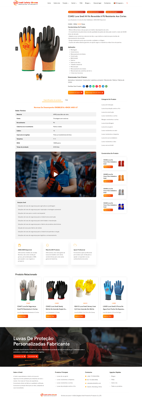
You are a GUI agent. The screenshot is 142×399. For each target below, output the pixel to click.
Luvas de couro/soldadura (109, 138)
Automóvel (79, 80)
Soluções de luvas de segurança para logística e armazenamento (37, 235)
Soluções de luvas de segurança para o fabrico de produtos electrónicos (39, 224)
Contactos (107, 3)
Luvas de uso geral (107, 127)
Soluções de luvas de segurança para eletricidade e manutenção (37, 220)
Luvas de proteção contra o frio (110, 108)
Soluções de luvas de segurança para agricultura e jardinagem (36, 206)
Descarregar (97, 3)
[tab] (52, 100)
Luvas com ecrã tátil (107, 145)
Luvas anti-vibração (107, 105)
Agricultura (71, 80)
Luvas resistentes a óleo (108, 141)
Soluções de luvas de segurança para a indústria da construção (37, 217)
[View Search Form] (127, 3)
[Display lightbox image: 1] (39, 48)
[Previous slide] (16, 49)
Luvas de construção (93, 12)
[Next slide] (61, 49)
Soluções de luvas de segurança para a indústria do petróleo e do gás (38, 231)
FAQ (81, 3)
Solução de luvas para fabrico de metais (30, 228)
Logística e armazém (97, 80)
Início (49, 3)
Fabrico (115, 80)
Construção (86, 80)
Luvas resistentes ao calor (109, 130)
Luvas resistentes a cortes (76, 12)
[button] (39, 76)
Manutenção (108, 80)
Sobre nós (57, 3)
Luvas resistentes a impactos (110, 134)
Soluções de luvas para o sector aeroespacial (31, 213)
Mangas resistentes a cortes (109, 119)
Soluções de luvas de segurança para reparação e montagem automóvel (39, 209)
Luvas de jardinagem (111, 12)
